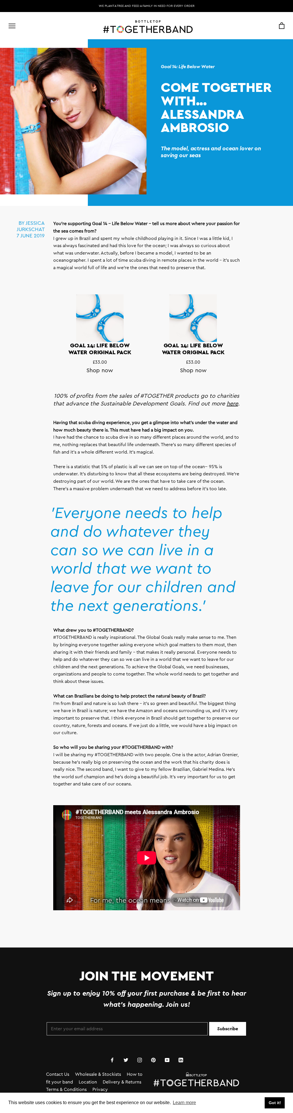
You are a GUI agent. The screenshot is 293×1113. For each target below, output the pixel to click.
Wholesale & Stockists (98, 1074)
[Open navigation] (12, 26)
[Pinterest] (153, 1059)
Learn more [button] (184, 1102)
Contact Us (57, 1074)
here (232, 404)
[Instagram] (139, 1059)
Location (88, 1082)
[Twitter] (126, 1059)
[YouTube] (167, 1059)
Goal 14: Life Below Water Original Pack (99, 349)
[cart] (281, 26)
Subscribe (227, 1029)
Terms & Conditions (66, 1089)
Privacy (100, 1089)
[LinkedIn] (181, 1059)
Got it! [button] (275, 1102)
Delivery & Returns (122, 1082)
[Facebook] (112, 1059)
